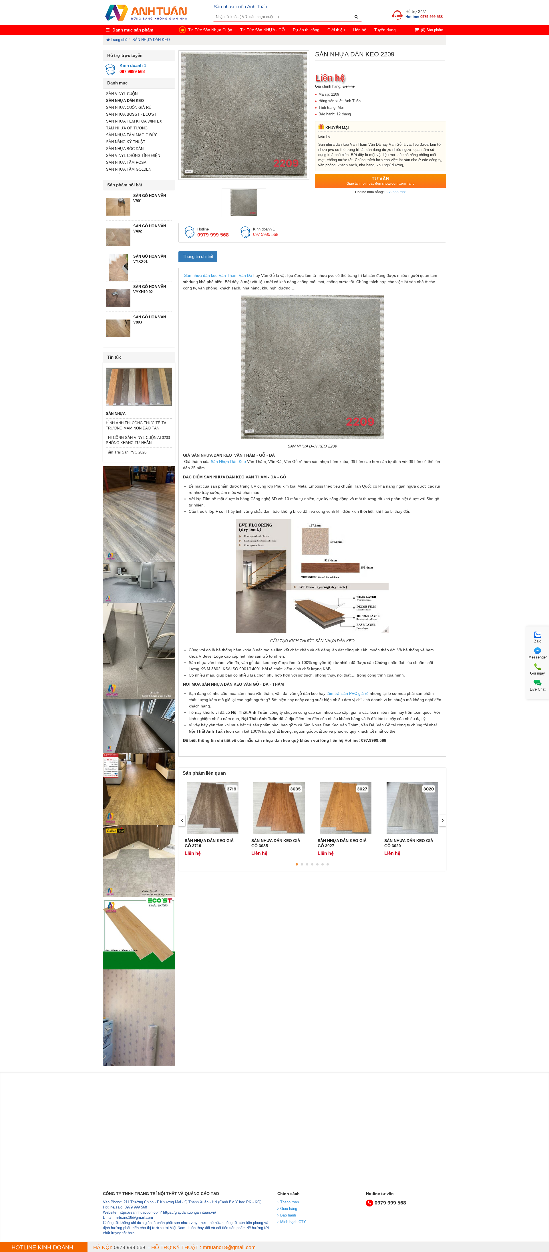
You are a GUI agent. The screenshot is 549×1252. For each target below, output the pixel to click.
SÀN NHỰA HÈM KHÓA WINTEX (134, 121)
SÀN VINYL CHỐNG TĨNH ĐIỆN (133, 155)
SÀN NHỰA (116, 413)
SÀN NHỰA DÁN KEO (151, 40)
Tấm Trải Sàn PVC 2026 (126, 452)
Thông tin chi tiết (198, 256)
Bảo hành (288, 1215)
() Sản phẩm (432, 30)
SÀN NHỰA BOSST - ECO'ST (131, 114)
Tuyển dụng (385, 29)
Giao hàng (288, 1208)
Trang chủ (119, 40)
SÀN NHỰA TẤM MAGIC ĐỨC (132, 135)
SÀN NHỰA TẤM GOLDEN (128, 169)
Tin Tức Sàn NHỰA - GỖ (262, 29)
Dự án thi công (306, 29)
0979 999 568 (395, 192)
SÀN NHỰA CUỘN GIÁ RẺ (128, 107)
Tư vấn (381, 181)
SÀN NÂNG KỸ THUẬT (125, 142)
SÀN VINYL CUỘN (122, 94)
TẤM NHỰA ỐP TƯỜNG (127, 128)
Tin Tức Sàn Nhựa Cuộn (210, 29)
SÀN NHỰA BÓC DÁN (125, 149)
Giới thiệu (336, 29)
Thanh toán (289, 1202)
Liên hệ (359, 29)
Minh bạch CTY (293, 1222)
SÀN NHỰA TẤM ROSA (126, 162)
